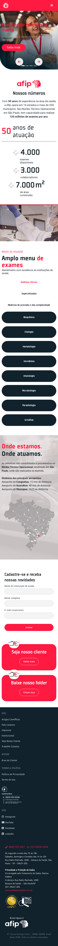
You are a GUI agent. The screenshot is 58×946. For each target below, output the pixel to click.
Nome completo (12, 598)
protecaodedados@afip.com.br (19, 890)
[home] (5, 5)
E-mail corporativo (14, 610)
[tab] (29, 282)
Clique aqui (29, 692)
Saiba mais (13, 47)
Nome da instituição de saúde (19, 586)
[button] (51, 5)
